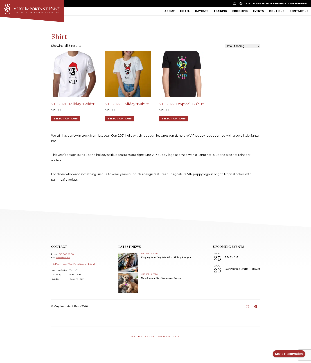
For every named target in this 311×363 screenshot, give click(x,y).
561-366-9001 (63, 257)
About (169, 11)
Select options (66, 118)
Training (220, 11)
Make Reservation (289, 354)
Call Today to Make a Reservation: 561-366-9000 (277, 3)
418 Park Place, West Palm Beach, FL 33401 (73, 264)
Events (258, 11)
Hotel (185, 11)
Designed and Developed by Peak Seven (155, 337)
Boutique (276, 11)
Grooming (240, 11)
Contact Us (299, 11)
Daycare (201, 11)
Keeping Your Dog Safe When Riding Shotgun (166, 257)
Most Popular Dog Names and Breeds (161, 278)
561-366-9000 (66, 254)
